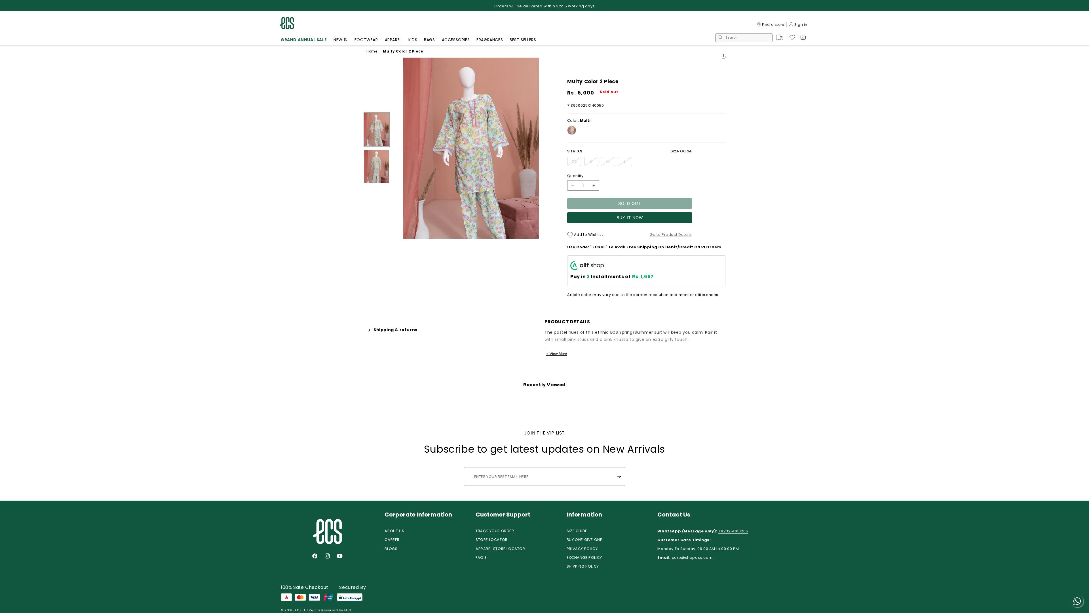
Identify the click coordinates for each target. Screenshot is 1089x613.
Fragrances (489, 40)
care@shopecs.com (692, 557)
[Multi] (571, 130)
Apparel (393, 40)
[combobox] (744, 37)
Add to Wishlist (588, 234)
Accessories (456, 40)
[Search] (720, 37)
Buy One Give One (584, 539)
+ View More (556, 354)
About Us (394, 531)
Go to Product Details (671, 234)
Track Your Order (495, 531)
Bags (429, 40)
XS (576, 162)
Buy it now (630, 217)
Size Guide (577, 531)
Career (392, 539)
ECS (298, 610)
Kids (412, 40)
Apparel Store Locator (500, 548)
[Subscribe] (619, 476)
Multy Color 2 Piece (403, 51)
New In (341, 40)
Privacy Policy (582, 548)
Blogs (391, 548)
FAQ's (481, 557)
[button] (303, 40)
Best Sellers (523, 40)
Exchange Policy (584, 557)
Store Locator (492, 539)
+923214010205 (733, 531)
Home (371, 51)
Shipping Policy (583, 566)
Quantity (575, 176)
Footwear (366, 40)
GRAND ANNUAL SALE (304, 40)
